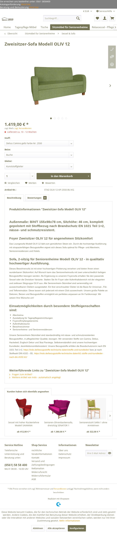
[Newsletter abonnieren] (109, 453)
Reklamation (38, 468)
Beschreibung (14, 197)
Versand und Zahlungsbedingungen (43, 463)
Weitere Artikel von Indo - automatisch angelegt (36, 377)
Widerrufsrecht (39, 472)
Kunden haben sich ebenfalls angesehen (28, 391)
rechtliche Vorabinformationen (42, 452)
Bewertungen (36, 197)
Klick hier (26, 4)
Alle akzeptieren (56, 528)
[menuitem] (62, 18)
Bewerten (50, 182)
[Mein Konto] (105, 18)
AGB (34, 479)
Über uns (63, 450)
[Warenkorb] (112, 18)
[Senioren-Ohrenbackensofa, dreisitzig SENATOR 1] (58, 408)
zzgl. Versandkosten (22, 128)
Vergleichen (13, 182)
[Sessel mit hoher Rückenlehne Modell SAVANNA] (24, 408)
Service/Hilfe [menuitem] (106, 11)
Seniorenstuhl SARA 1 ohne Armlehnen (93, 424)
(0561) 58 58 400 (16, 465)
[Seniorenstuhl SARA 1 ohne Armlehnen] (93, 408)
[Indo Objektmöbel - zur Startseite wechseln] (8, 19)
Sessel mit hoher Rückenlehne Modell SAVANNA (23, 424)
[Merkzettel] (97, 18)
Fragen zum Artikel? (21, 374)
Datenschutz (64, 454)
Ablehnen (38, 528)
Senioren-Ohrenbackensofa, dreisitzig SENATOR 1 (58, 424)
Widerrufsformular (41, 475)
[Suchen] (78, 18)
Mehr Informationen (69, 520)
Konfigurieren (77, 528)
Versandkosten (60, 488)
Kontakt (35, 457)
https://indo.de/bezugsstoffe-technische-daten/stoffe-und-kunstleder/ (56, 349)
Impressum (64, 457)
